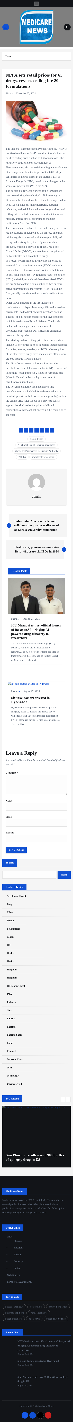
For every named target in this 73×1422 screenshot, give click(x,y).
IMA (9, 994)
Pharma (9, 93)
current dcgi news (15, 1312)
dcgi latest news (14, 1318)
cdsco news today (58, 1306)
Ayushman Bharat (16, 896)
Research (11, 1051)
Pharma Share (14, 1034)
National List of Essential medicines (37, 445)
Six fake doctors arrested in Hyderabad (38, 1361)
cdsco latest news (15, 1306)
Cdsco (10, 912)
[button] (63, 1099)
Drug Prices (37, 439)
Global (10, 936)
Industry (11, 1002)
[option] (36, 1136)
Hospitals (12, 969)
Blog (9, 904)
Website (10, 832)
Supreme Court (15, 1059)
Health (10, 953)
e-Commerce (13, 928)
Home (8, 56)
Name (9, 800)
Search (10, 862)
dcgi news (35, 1318)
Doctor (10, 920)
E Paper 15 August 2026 (19, 1281)
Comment (12, 772)
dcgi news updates (56, 1318)
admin (36, 496)
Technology (13, 1075)
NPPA (23, 457)
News (9, 1010)
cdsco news (36, 1306)
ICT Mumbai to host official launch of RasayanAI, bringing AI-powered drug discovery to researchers (44, 1345)
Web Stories (13, 1275)
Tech (9, 1067)
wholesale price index (43, 457)
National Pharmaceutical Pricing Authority (37, 451)
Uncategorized (14, 1084)
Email (9, 816)
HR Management (16, 986)
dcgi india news (39, 1312)
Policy (10, 1043)
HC (9, 945)
